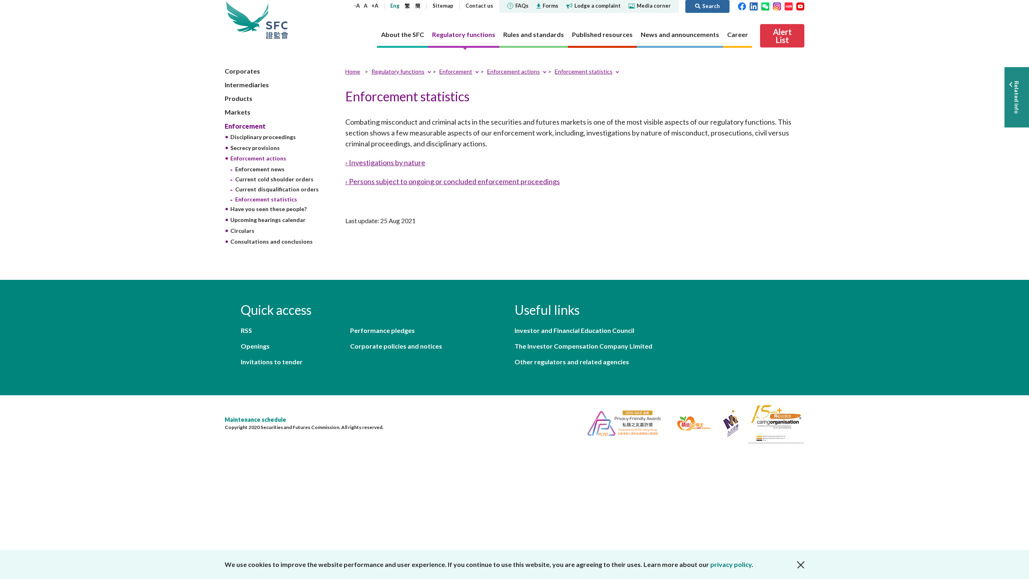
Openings (255, 346)
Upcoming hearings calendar (267, 219)
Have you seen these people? (268, 208)
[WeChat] (765, 5)
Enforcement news (260, 169)
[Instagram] (777, 5)
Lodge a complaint (597, 5)
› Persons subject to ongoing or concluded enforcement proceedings (452, 181)
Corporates (242, 71)
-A (357, 5)
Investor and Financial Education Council (574, 330)
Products (238, 98)
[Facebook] (742, 5)
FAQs (522, 5)
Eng (395, 5)
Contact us (479, 5)
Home (352, 71)
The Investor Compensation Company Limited (583, 346)
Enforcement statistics (266, 199)
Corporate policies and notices (396, 346)
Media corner (654, 5)
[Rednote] (789, 5)
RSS (246, 330)
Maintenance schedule (255, 419)
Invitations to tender (272, 361)
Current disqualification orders (277, 189)
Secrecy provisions (255, 147)
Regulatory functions (397, 71)
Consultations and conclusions (271, 241)
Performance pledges (382, 330)
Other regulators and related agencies (571, 361)
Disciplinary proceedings (263, 136)
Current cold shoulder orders (274, 179)
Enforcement (245, 126)
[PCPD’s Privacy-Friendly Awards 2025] (621, 422)
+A (374, 5)
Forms (550, 5)
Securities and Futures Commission (277, 20)
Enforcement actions (258, 158)
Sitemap (443, 5)
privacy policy (731, 564)
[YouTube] (800, 5)
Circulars (242, 230)
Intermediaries (247, 84)
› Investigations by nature (385, 162)
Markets (237, 112)
